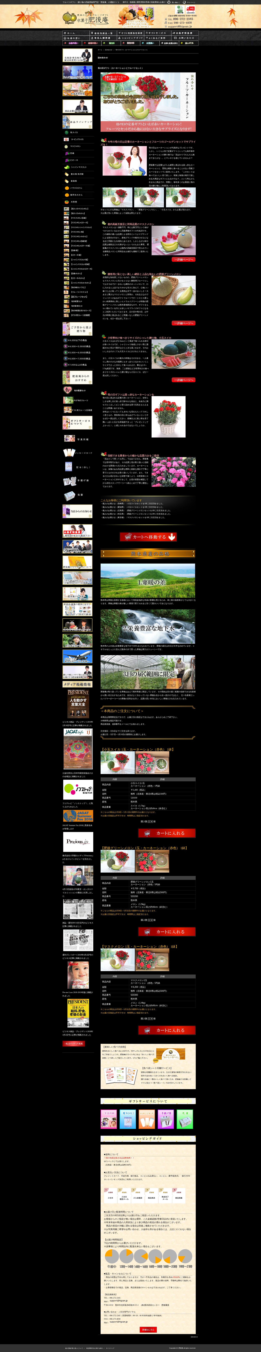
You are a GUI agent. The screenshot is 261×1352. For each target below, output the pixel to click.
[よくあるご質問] (157, 38)
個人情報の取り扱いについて (74, 1348)
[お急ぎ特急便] (184, 33)
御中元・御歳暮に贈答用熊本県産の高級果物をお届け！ (145, 2)
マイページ (191, 2)
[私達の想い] (76, 38)
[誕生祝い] (111, 43)
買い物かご (176, 2)
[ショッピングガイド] (130, 38)
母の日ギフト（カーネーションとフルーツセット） (121, 68)
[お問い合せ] (184, 38)
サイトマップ (110, 1348)
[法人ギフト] (188, 43)
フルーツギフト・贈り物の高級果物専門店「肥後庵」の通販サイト (91, 2)
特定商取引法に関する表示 (94, 1348)
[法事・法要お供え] (169, 43)
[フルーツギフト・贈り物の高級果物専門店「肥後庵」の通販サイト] (86, 18)
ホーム (100, 50)
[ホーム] (76, 33)
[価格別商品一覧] (103, 33)
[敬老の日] (130, 43)
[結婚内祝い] (91, 43)
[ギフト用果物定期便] (130, 33)
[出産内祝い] (72, 43)
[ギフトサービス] (157, 33)
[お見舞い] (150, 43)
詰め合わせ (108, 50)
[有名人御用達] (103, 38)
